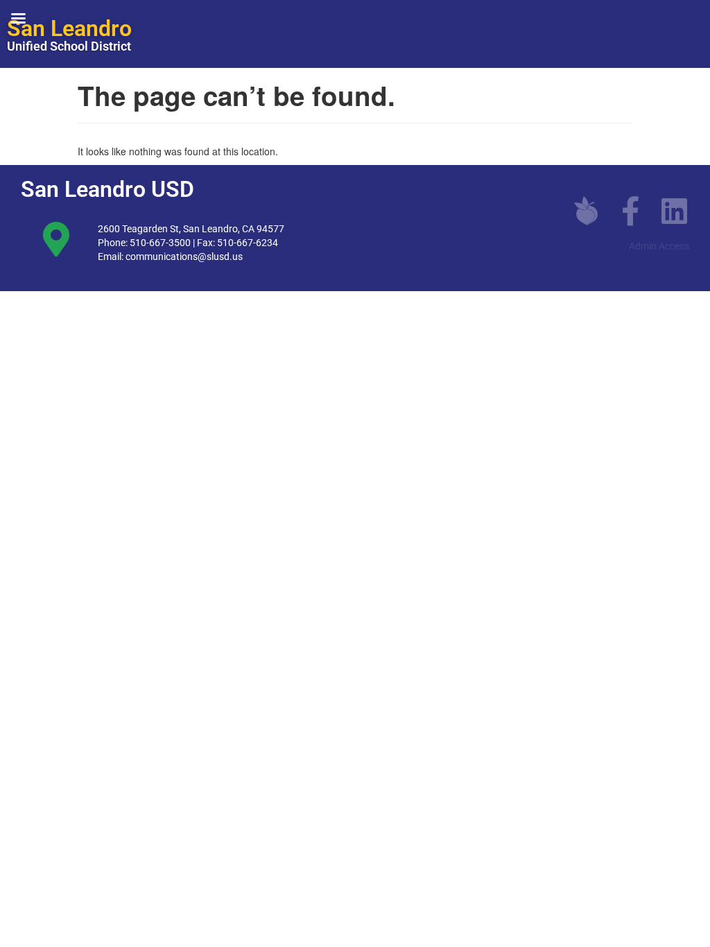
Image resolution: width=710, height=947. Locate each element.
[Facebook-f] (630, 210)
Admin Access (659, 246)
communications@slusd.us (184, 256)
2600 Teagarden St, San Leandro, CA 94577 (191, 228)
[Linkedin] (674, 210)
